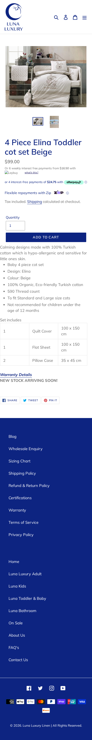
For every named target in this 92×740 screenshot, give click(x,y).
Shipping (34, 201)
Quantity (13, 217)
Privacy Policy (21, 534)
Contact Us (18, 659)
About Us (17, 635)
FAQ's (14, 647)
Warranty (17, 510)
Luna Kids (17, 586)
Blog (12, 436)
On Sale (16, 622)
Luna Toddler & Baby (27, 598)
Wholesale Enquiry (26, 448)
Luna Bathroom (22, 610)
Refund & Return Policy (29, 485)
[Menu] (84, 17)
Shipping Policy (22, 473)
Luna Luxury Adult (25, 573)
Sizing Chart (19, 461)
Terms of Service (24, 522)
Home (14, 561)
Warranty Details (16, 374)
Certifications (20, 497)
